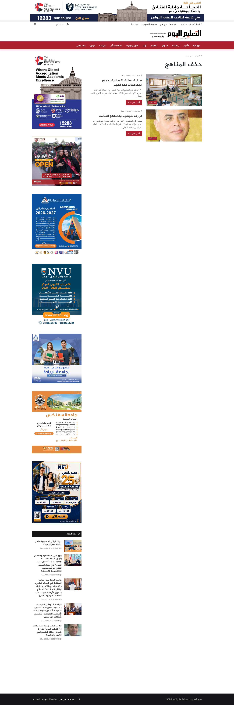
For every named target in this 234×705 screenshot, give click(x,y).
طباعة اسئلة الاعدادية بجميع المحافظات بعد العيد (122, 83)
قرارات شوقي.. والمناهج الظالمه (120, 116)
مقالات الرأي (116, 45)
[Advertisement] (117, 663)
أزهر (144, 45)
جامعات (175, 45)
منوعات (102, 45)
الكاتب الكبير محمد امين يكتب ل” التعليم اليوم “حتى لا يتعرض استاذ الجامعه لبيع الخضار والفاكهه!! (47, 630)
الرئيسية (173, 24)
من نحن (163, 24)
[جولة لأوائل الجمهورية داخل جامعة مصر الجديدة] (73, 546)
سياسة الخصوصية (149, 24)
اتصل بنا (134, 24)
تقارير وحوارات (132, 45)
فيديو (92, 45)
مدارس (165, 45)
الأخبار (186, 45)
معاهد (154, 45)
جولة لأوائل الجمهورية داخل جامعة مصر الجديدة (48, 543)
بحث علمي (80, 45)
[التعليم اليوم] (175, 34)
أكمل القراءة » (134, 102)
